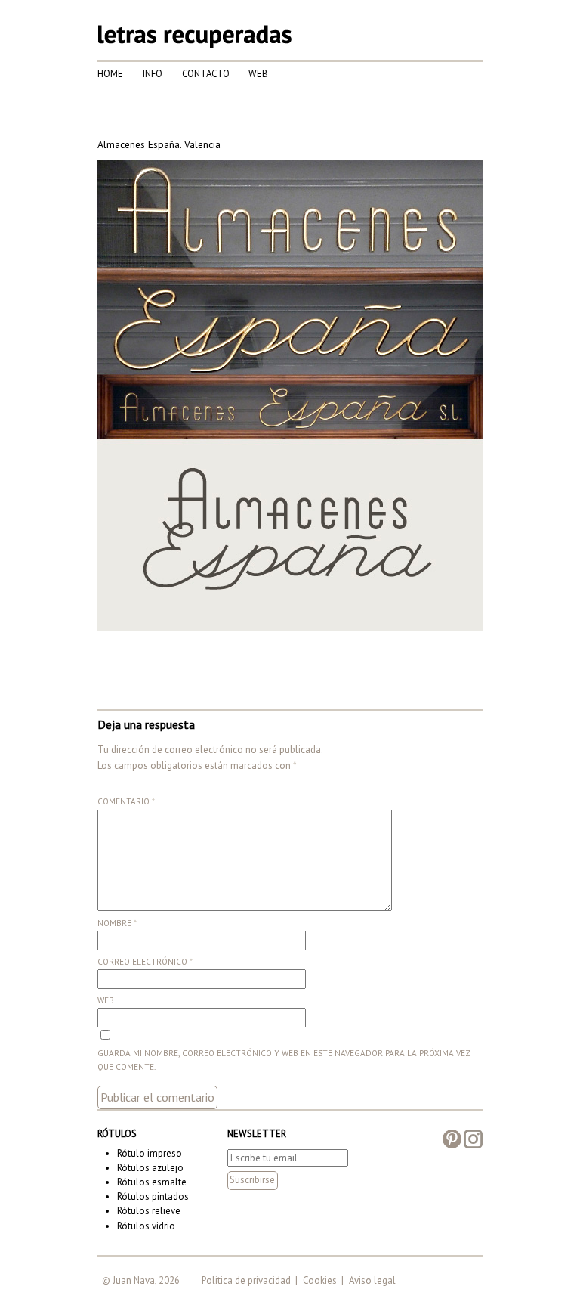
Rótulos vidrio (146, 1226)
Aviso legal (372, 1280)
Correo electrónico (145, 961)
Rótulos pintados (153, 1196)
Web (258, 73)
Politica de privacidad (246, 1280)
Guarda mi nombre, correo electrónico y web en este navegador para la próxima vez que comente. (283, 1060)
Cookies (320, 1280)
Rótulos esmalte (152, 1182)
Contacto (206, 73)
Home (110, 73)
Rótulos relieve (148, 1210)
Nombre (117, 923)
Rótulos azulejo (150, 1167)
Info (152, 73)
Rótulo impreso (149, 1153)
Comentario (126, 801)
